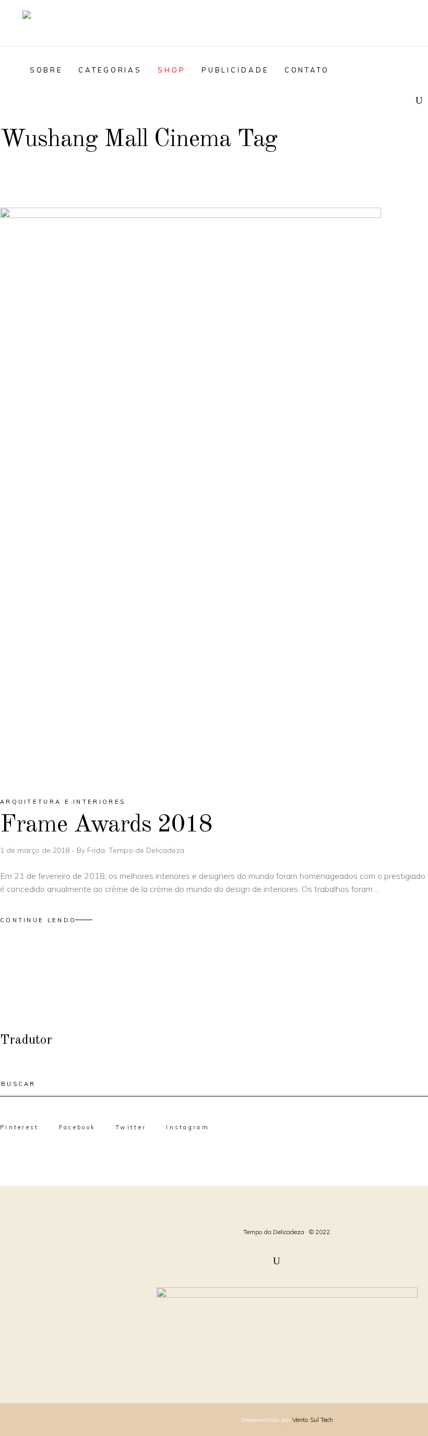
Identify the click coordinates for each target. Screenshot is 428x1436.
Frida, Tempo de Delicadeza (135, 850)
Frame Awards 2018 (106, 825)
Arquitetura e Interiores (62, 801)
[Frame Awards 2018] (190, 493)
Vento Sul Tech (312, 1419)
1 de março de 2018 (36, 850)
